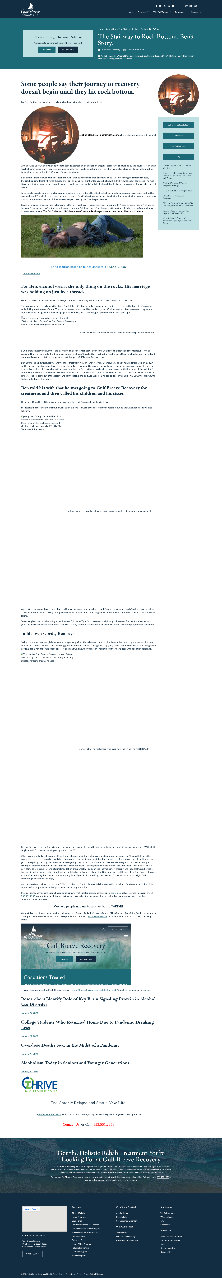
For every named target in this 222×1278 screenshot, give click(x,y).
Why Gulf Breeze (160, 12)
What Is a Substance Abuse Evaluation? (174, 197)
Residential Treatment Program (86, 1224)
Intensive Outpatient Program (85, 1232)
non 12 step (79, 989)
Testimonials (121, 1232)
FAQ (162, 1220)
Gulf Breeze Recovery (49, 1114)
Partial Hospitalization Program (86, 1228)
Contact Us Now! (31, 273)
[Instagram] (160, 6)
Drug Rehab (77, 1220)
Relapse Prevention (80, 1247)
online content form (100, 1180)
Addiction (111, 29)
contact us (116, 892)
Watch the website (97, 916)
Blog (162, 1244)
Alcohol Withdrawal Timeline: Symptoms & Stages (175, 184)
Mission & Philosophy (125, 1236)
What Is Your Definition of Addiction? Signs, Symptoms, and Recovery (177, 220)
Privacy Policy (89, 1274)
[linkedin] (169, 6)
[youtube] (173, 6)
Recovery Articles (168, 1248)
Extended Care (78, 1240)
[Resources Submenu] (185, 13)
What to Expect (167, 1217)
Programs (142, 12)
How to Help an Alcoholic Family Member (177, 166)
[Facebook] (156, 6)
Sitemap (99, 1274)
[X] (164, 6)
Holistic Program (79, 1251)
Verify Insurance (167, 1213)
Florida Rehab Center (55, 1274)
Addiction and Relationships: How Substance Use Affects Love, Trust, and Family (177, 175)
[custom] (177, 6)
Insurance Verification (170, 1240)
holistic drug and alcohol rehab (101, 989)
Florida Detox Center (74, 1274)
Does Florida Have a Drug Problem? (178, 191)
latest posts (146, 989)
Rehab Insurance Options (171, 1236)
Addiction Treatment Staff (127, 1240)
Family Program (79, 1255)
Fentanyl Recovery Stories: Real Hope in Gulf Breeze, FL (176, 212)
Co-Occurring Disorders (127, 1220)
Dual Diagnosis (78, 1236)
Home (130, 12)
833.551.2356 (116, 266)
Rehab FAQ (165, 1252)
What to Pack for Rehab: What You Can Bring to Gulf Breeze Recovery (178, 204)
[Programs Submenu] (147, 13)
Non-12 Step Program (81, 1244)
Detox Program (79, 1217)
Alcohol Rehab (78, 1213)
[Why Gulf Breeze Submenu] (169, 13)
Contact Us (196, 12)
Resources (179, 12)
